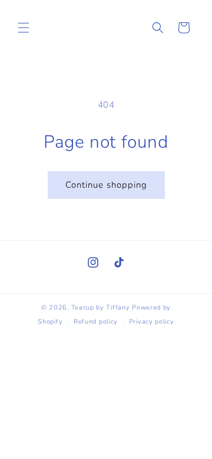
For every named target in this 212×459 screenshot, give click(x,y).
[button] (24, 28)
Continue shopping (106, 185)
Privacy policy (151, 321)
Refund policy (96, 321)
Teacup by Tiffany (100, 307)
